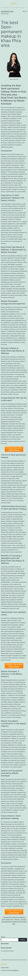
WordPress (15, 970)
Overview (17, 919)
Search (3, 937)
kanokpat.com (7, 11)
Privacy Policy (5, 967)
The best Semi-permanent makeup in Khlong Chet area (14, 922)
